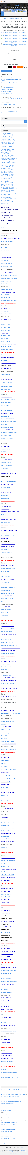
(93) (8, 149)
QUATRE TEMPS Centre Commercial (9, 1077)
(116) (7, 139)
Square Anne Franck (7, 382)
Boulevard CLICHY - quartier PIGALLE (9, 981)
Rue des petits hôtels (6, 675)
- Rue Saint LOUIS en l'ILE (6, 435)
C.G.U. (13, 1151)
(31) (8, 184)
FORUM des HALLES (5, 260)
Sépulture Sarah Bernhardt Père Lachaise (11, 1101)
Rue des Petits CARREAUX (7, 349)
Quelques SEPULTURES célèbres (10, 18)
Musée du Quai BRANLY (6, 552)
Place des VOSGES (5, 449)
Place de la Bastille (5, 729)
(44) (8, 174)
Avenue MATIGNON (5, 584)
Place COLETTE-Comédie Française (9, 278)
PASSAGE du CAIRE (6, 346)
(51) (7, 166)
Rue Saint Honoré (5, 283)
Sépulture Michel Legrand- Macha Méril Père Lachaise (14, 1094)
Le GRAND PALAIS (5, 571)
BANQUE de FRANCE (6, 281)
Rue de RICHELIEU (5, 330)
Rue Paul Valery (5, 932)
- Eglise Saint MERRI (6, 402)
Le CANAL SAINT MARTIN (7, 683)
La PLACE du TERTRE (6, 973)
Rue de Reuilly (4, 766)
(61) (9, 158)
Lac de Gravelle (5, 760)
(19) (6, 197)
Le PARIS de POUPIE (14, 6)
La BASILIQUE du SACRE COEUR (8, 970)
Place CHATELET (5, 250)
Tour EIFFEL (4, 549)
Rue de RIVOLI (4, 247)
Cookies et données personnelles (21, 1151)
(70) (7, 156)
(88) (6, 150)
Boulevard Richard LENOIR (7, 721)
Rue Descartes (4, 468)
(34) (5, 181)
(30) (7, 185)
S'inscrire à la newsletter (6, 70)
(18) (8, 198)
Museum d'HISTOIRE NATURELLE (8, 481)
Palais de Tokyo (5, 935)
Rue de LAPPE (4, 735)
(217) (7, 135)
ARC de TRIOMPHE (5, 576)
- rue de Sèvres (5, 514)
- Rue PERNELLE (5, 405)
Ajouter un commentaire (12, 111)
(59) (6, 161)
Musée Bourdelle (6, 897)
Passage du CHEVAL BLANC (7, 741)
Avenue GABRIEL (5, 582)
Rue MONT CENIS (5, 987)
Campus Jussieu (5, 498)
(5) (4, 203)
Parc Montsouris (5, 871)
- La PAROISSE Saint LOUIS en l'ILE (9, 432)
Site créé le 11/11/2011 (6, 128)
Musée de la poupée (6, 386)
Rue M (2, 495)
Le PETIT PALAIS (5, 574)
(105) (7, 142)
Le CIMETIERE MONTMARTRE (8, 976)
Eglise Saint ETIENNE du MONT (8, 470)
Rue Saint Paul (5, 416)
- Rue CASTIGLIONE (5, 297)
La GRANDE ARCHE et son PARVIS (9, 1072)
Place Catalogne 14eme (6, 1136)
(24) (5, 194)
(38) (4, 180)
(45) (7, 169)
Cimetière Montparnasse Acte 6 (8, 1129)
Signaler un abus (7, 1151)
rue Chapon (4, 360)
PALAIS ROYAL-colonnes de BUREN (9, 275)
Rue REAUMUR (4, 338)
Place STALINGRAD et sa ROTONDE (9, 1020)
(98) (6, 146)
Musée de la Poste (6, 894)
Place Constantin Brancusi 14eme (9, 1122)
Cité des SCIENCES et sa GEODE (8, 1031)
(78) (7, 155)
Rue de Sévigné (4, 424)
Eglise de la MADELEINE (7, 598)
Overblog (21, 1147)
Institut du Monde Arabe (6, 465)
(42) (7, 175)
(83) (5, 153)
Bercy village (4, 787)
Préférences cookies (13, 1153)
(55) (9, 162)
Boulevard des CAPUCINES (7, 642)
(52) (7, 165)
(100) (7, 145)
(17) (6, 200)
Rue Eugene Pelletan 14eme (7, 1143)
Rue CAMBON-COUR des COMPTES (9, 300)
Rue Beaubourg (5, 389)
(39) (5, 178)
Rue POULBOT (4, 989)
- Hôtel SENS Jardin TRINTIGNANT (8, 421)
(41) (7, 177)
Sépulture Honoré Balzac (7, 1115)
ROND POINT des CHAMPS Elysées (9, 587)
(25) (7, 191)
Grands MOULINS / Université (7, 828)
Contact (1, 1151)
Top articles (23, 1150)
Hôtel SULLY (4, 451)
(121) (7, 137)
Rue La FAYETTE (5, 669)
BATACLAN (3, 724)
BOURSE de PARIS (5, 324)
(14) (7, 201)
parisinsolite (9, 1150)
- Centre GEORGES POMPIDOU (8, 399)
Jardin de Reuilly (5, 782)
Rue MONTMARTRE (5, 335)
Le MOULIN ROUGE (6, 978)
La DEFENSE (4, 1069)
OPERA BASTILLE (5, 798)
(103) (7, 143)
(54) (7, 164)
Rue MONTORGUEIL (5, 341)
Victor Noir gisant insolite (7, 1108)
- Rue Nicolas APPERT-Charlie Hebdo (11, 713)
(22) (7, 196)
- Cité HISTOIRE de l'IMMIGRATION (8, 769)
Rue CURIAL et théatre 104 (7, 1022)
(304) (6, 133)
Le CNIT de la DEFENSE (6, 1075)
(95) (4, 148)
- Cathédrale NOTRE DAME (7, 438)
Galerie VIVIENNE (5, 322)
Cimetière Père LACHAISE (7, 1061)
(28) (8, 187)
